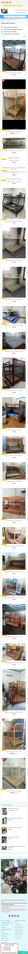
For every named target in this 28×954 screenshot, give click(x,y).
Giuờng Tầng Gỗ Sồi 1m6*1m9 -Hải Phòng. (14, 455)
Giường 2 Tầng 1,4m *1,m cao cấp (14, 181)
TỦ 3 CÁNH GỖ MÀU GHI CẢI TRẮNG (15, 818)
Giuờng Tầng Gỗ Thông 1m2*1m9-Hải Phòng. (14, 636)
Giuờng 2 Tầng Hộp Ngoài (14, 160)
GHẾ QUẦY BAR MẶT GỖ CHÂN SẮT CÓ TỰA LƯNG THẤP (16, 847)
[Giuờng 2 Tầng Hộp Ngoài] (14, 158)
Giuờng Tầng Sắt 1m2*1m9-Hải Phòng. (14, 790)
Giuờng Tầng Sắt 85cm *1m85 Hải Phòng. (14, 131)
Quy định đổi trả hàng (19, 931)
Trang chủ (3, 19)
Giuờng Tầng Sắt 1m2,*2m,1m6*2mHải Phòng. (14, 299)
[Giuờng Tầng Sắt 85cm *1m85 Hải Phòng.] (14, 104)
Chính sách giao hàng (19, 933)
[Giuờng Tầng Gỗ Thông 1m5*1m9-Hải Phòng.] (14, 690)
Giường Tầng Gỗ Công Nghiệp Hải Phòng (13, 29)
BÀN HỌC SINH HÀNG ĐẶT (13, 837)
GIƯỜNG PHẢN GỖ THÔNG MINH (14, 827)
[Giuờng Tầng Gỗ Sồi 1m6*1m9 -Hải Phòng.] (14, 445)
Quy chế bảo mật (18, 936)
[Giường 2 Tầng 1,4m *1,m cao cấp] (14, 179)
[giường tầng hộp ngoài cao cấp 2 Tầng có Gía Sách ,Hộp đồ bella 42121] (14, 168)
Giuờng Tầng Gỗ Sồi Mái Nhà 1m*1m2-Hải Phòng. (14, 545)
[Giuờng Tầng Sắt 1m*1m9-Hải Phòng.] (14, 734)
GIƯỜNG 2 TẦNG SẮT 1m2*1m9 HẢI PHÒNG (14, 150)
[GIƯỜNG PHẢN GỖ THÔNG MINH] (4, 830)
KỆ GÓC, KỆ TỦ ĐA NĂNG (13, 808)
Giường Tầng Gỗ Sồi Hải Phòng (11, 27)
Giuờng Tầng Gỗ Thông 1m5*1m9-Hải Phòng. (14, 712)
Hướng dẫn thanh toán (19, 929)
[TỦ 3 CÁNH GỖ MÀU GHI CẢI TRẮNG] (4, 821)
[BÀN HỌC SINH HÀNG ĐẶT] (4, 840)
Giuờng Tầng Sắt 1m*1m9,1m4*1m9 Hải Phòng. (14, 351)
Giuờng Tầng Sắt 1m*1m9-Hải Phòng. (14, 751)
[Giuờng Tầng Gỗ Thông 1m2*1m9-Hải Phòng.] (14, 619)
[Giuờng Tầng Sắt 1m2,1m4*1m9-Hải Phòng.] (14, 203)
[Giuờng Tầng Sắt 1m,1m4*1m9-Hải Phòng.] (14, 55)
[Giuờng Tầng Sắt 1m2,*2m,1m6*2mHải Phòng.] (14, 282)
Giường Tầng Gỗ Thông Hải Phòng (11, 34)
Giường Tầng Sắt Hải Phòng (10, 31)
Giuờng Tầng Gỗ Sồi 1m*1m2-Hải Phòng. (14, 481)
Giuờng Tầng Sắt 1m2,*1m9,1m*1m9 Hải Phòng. (14, 325)
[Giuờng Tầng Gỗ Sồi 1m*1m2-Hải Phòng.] (14, 471)
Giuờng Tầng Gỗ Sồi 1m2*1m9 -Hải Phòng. (14, 390)
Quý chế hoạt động (18, 925)
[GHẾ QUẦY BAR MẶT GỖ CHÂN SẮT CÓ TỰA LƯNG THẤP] (4, 847)
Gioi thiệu (16, 922)
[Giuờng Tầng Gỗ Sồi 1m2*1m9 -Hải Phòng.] (14, 373)
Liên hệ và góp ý (18, 938)
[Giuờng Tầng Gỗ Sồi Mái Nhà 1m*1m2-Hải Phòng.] (14, 535)
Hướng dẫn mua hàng (19, 927)
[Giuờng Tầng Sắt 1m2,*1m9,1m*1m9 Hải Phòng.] (14, 315)
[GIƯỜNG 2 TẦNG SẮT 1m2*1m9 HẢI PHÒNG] (14, 143)
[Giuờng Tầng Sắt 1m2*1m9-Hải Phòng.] (14, 773)
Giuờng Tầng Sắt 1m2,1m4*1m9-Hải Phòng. (14, 221)
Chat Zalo (24, 952)
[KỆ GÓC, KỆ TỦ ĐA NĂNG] (4, 811)
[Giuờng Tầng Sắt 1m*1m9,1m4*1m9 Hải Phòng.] (14, 341)
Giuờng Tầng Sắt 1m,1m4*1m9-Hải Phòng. (14, 72)
